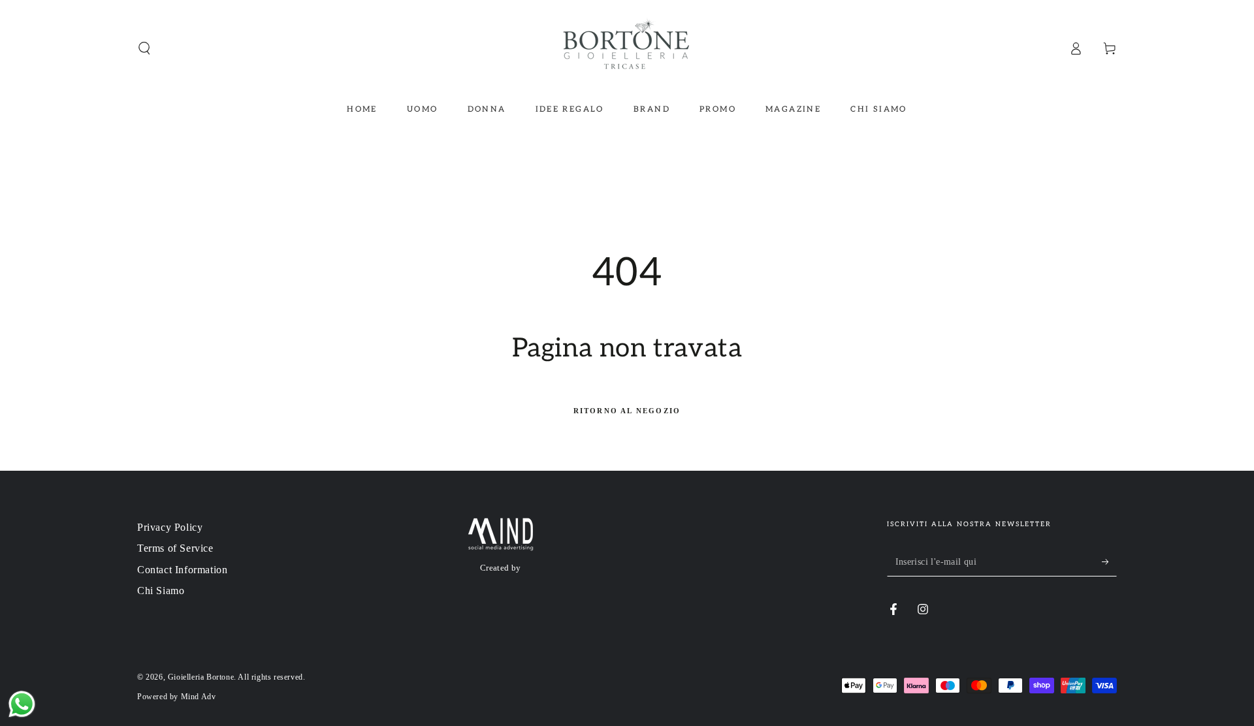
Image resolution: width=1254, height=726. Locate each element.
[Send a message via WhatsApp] (22, 704)
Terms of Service (175, 548)
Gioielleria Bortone (201, 677)
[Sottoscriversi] (1109, 561)
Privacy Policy (169, 527)
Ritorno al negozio (627, 411)
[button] (144, 48)
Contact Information (182, 569)
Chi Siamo (160, 590)
